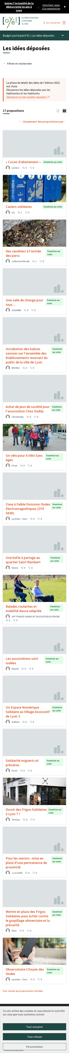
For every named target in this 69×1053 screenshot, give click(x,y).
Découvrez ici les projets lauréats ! (28, 97)
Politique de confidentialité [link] (13, 1050)
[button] (58, 110)
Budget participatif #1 (16, 35)
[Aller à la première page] (26, 22)
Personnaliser (34, 1046)
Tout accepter (34, 1027)
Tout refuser (34, 1036)
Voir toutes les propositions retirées (23, 991)
